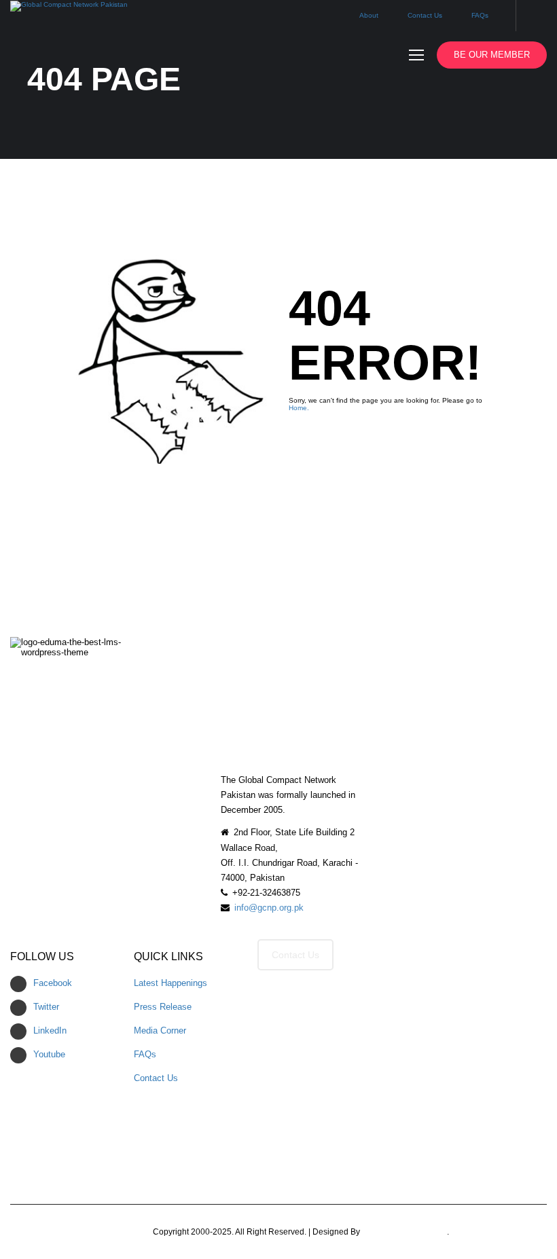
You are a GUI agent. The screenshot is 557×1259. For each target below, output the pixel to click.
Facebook (52, 983)
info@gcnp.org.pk (269, 907)
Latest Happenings (170, 983)
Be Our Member (492, 55)
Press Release (163, 1007)
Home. (299, 408)
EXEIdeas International (404, 1232)
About (368, 15)
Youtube (49, 1054)
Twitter (46, 1007)
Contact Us (425, 15)
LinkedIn (50, 1030)
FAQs (479, 15)
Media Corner (160, 1030)
